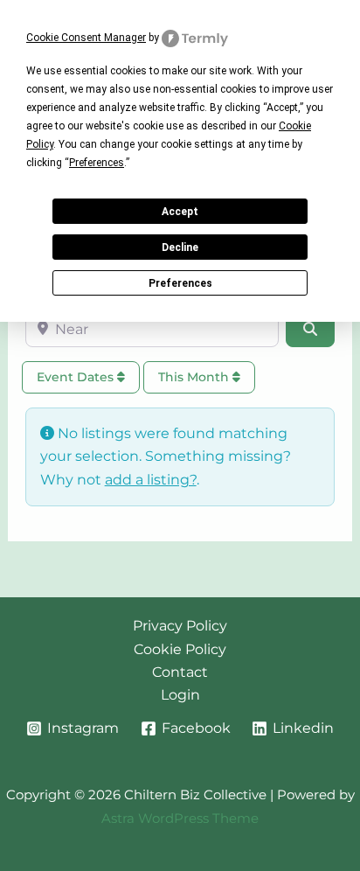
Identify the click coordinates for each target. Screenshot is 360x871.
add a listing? (151, 479)
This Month (195, 377)
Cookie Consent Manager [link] (86, 37)
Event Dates (77, 377)
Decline (180, 247)
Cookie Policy (180, 649)
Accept (180, 212)
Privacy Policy (180, 625)
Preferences (180, 283)
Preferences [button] (96, 163)
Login (180, 694)
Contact (180, 672)
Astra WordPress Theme (180, 818)
